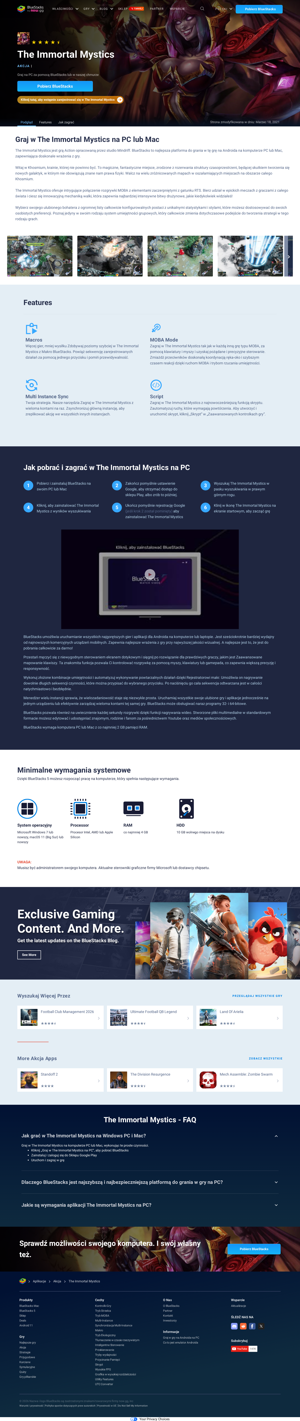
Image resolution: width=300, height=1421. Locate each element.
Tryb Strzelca (103, 1310)
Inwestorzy (170, 1320)
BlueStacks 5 (27, 1310)
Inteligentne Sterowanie (109, 1345)
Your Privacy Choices (154, 1419)
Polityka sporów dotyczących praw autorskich (70, 1405)
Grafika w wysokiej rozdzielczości (115, 1374)
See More (29, 955)
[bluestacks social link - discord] (234, 1326)
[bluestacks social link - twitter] (261, 1326)
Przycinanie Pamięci (107, 1359)
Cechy (99, 1300)
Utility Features (104, 1379)
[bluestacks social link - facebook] (252, 1326)
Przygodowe (27, 1357)
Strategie (24, 1352)
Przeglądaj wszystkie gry (257, 995)
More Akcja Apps (37, 1058)
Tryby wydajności (105, 1354)
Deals (22, 1320)
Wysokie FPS (103, 1369)
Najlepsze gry (27, 1342)
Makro (99, 1330)
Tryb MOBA (102, 1315)
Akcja (23, 66)
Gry (86, 8)
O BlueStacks (171, 1305)
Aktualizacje (238, 1305)
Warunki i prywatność (31, 1405)
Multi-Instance (104, 1320)
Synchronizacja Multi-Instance (113, 1325)
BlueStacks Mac (29, 1305)
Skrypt (99, 1364)
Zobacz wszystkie (266, 1058)
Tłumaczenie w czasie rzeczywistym (117, 1340)
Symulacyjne (27, 1367)
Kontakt (168, 1315)
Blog (104, 8)
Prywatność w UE (106, 1405)
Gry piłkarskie (27, 1376)
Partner (156, 8)
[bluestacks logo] (30, 9)
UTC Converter (104, 1384)
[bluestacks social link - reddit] (243, 1326)
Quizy (22, 1371)
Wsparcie (177, 8)
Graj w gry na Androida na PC (181, 1337)
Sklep (130, 8)
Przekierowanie (104, 1349)
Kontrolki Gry (103, 1305)
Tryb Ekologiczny (105, 1335)
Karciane (24, 1362)
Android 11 (26, 1325)
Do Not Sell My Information (133, 1405)
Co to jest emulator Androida (180, 1342)
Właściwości (62, 8)
